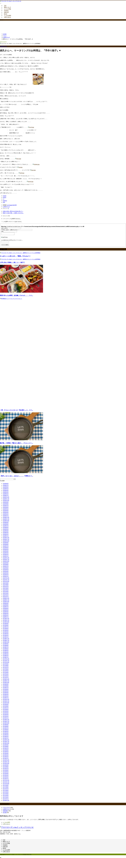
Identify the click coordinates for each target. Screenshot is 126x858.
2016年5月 (6, 691)
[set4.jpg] (38, 84)
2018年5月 (6, 650)
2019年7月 (6, 627)
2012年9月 (6, 765)
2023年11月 (6, 539)
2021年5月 (6, 590)
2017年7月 (6, 667)
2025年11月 (6, 499)
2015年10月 (6, 702)
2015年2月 (6, 716)
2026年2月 (6, 494)
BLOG (5, 14)
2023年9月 (6, 542)
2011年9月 (6, 785)
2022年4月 (6, 571)
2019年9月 (6, 623)
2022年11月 (6, 559)
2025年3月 (6, 512)
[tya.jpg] (20, 167)
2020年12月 (6, 598)
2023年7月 (6, 546)
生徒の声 (6, 12)
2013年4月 (6, 753)
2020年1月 (6, 617)
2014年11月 (6, 721)
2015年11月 (6, 701)
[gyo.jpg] (33, 170)
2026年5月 (6, 488)
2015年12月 (6, 699)
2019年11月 (6, 620)
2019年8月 (6, 625)
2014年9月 (6, 724)
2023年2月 (6, 554)
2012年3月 (6, 775)
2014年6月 (6, 729)
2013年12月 (6, 740)
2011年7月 (6, 788)
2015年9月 (6, 704)
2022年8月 (6, 564)
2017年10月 (6, 662)
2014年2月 (6, 736)
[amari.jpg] (30, 181)
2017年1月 (6, 677)
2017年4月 (6, 672)
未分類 (4, 812)
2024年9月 (6, 522)
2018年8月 (6, 645)
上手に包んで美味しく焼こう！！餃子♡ (12, 262)
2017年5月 (6, 670)
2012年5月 (6, 772)
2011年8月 (6, 787)
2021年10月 (6, 581)
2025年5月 (6, 509)
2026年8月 (6, 483)
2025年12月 (6, 497)
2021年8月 (6, 585)
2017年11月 (6, 660)
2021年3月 (6, 593)
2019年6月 (6, 628)
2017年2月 (6, 676)
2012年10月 (6, 763)
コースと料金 (7, 9)
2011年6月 (6, 790)
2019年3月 (6, 633)
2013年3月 (6, 755)
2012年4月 (6, 773)
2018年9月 (6, 643)
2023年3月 (6, 552)
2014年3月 (6, 734)
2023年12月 (6, 537)
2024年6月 (6, 527)
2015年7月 (6, 708)
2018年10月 (6, 642)
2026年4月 (6, 490)
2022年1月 (6, 576)
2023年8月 (6, 544)
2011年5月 (6, 792)
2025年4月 (6, 510)
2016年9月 (6, 684)
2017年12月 (6, 659)
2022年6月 (6, 568)
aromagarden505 (12, 205)
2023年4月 (6, 551)
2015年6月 (6, 709)
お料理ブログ (3, 46)
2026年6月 (6, 487)
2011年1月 (6, 799)
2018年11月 (6, 640)
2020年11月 (6, 600)
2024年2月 (6, 534)
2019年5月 (6, 630)
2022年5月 (6, 569)
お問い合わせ (7, 17)
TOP (5, 5)
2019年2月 (6, 635)
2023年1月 (6, 556)
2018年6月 (6, 649)
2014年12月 (6, 719)
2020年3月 (6, 613)
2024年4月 (6, 531)
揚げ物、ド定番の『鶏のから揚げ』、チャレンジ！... (16, 443)
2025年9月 (6, 502)
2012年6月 (6, 770)
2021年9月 (6, 583)
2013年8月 (6, 746)
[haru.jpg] (18, 158)
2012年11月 (6, 761)
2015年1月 (6, 718)
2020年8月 (6, 605)
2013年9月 (6, 745)
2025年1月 (6, 515)
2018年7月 (6, 647)
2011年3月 (6, 795)
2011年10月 (6, 783)
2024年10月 (6, 520)
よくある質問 (7, 15)
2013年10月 (6, 743)
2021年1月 (6, 596)
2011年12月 (6, 780)
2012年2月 (6, 777)
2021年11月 (6, 579)
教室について (7, 7)
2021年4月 (6, 591)
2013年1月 (6, 758)
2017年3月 (6, 674)
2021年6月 (6, 588)
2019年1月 (6, 637)
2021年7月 (6, 586)
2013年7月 (6, 748)
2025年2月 (6, 514)
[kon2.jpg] (31, 127)
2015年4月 (6, 713)
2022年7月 (6, 566)
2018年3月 (6, 654)
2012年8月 (6, 767)
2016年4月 (6, 692)
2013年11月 (6, 741)
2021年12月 (6, 578)
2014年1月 (6, 738)
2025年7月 (6, 505)
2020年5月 (6, 610)
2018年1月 (6, 657)
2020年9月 (6, 603)
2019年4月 (6, 632)
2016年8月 (6, 686)
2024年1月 (6, 536)
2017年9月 (6, 664)
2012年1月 (6, 778)
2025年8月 (6, 504)
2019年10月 (6, 622)
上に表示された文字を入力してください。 (12, 240)
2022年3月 (6, 573)
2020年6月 (6, 608)
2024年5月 (6, 529)
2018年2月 (6, 655)
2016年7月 (6, 687)
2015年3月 (6, 714)
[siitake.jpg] (36, 164)
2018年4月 (6, 652)
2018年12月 (6, 638)
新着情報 (5, 811)
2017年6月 (6, 669)
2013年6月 (6, 750)
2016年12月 (6, 679)
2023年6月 (6, 547)
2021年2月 (6, 595)
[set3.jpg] (21, 173)
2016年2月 (6, 696)
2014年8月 (6, 726)
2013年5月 (6, 751)
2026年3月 (6, 492)
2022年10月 (6, 561)
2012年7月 (6, 768)
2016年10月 (6, 682)
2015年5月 (6, 711)
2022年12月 (6, 558)
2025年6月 (6, 507)
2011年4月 (6, 793)
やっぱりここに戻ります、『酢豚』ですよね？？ (15, 256)
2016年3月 (6, 694)
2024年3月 (6, 532)
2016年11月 (6, 681)
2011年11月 (6, 782)
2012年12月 (6, 760)
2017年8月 (6, 665)
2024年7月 (6, 526)
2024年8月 (6, 524)
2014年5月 (6, 731)
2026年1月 (6, 495)
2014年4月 (6, 733)
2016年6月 (6, 689)
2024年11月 (6, 519)
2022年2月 (6, 574)
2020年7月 (6, 606)
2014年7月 (6, 728)
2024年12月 (6, 517)
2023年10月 (6, 541)
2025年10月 (6, 500)
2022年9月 (6, 563)
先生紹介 (6, 10)
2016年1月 (6, 697)
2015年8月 (6, 706)
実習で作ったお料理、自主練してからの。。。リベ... (16, 295)
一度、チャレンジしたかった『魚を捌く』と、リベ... (16, 410)
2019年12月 (6, 618)
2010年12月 (6, 800)
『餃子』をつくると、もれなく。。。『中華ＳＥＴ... (16, 476)
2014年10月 (6, 723)
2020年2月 (6, 615)
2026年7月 (6, 485)
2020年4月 (6, 611)
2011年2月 (6, 797)
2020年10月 (6, 601)
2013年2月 (6, 756)
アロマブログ (6, 807)
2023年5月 (6, 549)
